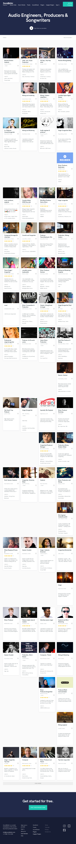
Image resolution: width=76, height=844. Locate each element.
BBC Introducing (25, 673)
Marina (10, 566)
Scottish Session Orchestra (9, 253)
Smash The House (7, 288)
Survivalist (64, 461)
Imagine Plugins (50, 5)
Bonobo (14, 148)
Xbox (63, 251)
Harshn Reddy (61, 498)
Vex (70, 216)
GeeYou (49, 776)
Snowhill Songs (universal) (45, 463)
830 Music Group (61, 321)
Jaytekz (59, 181)
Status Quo (24, 566)
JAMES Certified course (45, 708)
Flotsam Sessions (43, 323)
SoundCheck (35, 5)
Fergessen (66, 533)
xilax (7, 671)
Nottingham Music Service (27, 288)
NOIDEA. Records (43, 288)
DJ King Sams (25, 113)
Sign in (57, 5)
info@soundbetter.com (9, 832)
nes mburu (48, 76)
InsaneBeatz (24, 428)
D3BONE (42, 216)
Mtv (66, 426)
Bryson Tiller (6, 146)
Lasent (67, 321)
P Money (30, 321)
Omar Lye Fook (25, 321)
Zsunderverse (61, 216)
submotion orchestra (8, 148)
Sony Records (8, 776)
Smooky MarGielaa (44, 776)
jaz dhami (68, 111)
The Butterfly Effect (62, 531)
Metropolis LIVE (43, 671)
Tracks (28, 5)
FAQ (22, 836)
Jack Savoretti (47, 111)
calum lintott (9, 78)
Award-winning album (8, 356)
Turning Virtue (12, 496)
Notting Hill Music (49, 461)
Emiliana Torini (43, 113)
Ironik (23, 251)
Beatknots (29, 286)
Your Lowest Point (43, 358)
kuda (59, 286)
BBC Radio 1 (42, 286)
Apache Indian (25, 216)
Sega (5, 671)
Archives (60, 461)
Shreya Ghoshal (43, 568)
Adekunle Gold (67, 496)
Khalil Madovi (64, 356)
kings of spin (62, 426)
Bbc (59, 426)
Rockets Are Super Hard (27, 778)
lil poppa (42, 778)
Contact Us (48, 832)
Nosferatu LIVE (50, 671)
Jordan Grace (43, 76)
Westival (47, 286)
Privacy (47, 829)
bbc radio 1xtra (43, 78)
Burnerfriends (32, 356)
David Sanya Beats (31, 428)
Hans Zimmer (7, 251)
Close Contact (25, 776)
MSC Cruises (48, 148)
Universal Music (25, 674)
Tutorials (47, 827)
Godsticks (6, 496)
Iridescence (66, 216)
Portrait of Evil (43, 673)
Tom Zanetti (62, 111)
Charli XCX (6, 566)
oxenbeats (24, 430)
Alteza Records (7, 286)
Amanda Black (61, 496)
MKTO (29, 111)
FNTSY (59, 356)
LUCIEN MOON (32, 251)
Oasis (23, 76)
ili (4, 776)
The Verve (32, 76)
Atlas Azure (60, 358)
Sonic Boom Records (26, 568)
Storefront (35, 825)
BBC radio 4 (42, 148)
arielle (5, 78)
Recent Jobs (13, 5)
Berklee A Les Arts (43, 321)
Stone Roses (27, 76)
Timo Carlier (60, 533)
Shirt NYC (24, 323)
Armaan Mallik (43, 569)
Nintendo (60, 251)
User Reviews (24, 833)
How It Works (21, 5)
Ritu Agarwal (24, 111)
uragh (68, 461)
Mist (59, 111)
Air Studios (68, 391)
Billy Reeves (6, 498)
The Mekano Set (25, 356)
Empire (13, 776)
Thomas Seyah (7, 80)
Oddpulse (24, 286)
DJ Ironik (27, 251)
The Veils (42, 111)
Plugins (42, 5)
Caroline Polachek (7, 568)
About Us (23, 831)
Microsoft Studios (61, 253)
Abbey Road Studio (62, 391)
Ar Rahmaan (49, 568)
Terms (46, 825)
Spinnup (31, 673)
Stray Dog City (25, 358)
